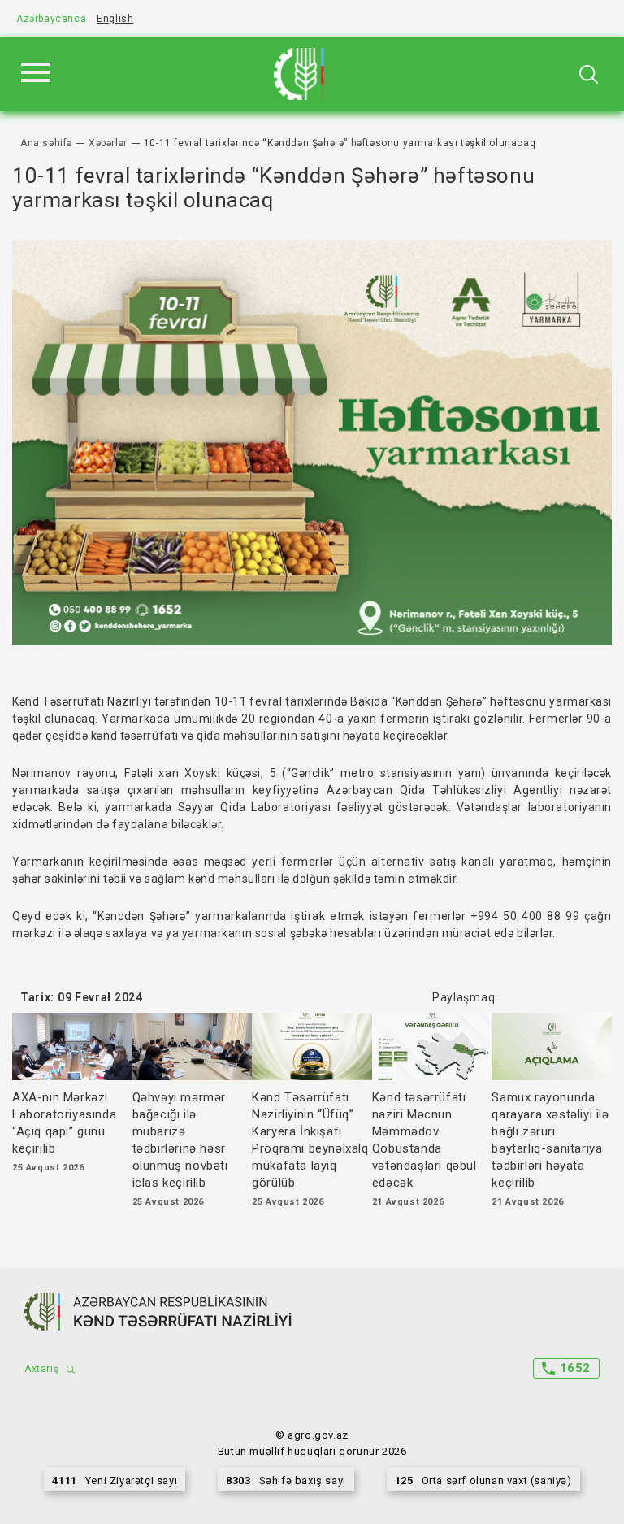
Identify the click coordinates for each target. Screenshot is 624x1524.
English (115, 18)
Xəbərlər (108, 143)
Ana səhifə (46, 143)
